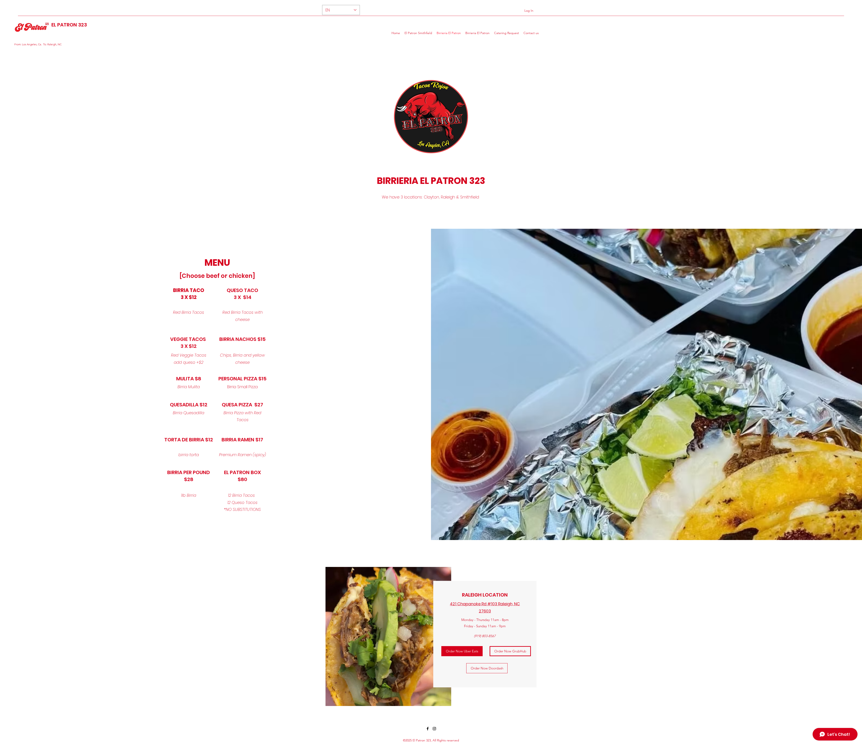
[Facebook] (427, 728)
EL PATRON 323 (69, 24)
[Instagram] (434, 728)
